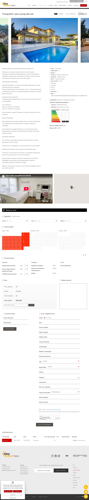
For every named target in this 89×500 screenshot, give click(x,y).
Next (87, 40)
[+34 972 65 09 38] (86, 487)
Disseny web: (79, 496)
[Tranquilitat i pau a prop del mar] (44, 40)
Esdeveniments (62, 5)
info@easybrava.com (10, 470)
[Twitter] (59, 456)
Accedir (72, 1)
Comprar (34, 5)
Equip (56, 5)
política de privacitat (56, 409)
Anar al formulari (61, 470)
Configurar (13, 494)
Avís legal (33, 496)
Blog (74, 487)
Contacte (83, 5)
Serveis (70, 5)
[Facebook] (52, 456)
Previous (1, 40)
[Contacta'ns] (86, 492)
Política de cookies (42, 496)
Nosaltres (76, 5)
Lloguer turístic (42, 5)
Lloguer (50, 5)
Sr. (47, 318)
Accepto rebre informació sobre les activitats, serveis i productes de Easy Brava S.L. (60, 411)
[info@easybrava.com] (86, 496)
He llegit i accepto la (51, 409)
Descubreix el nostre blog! (62, 1)
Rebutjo (17, 491)
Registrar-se (79, 1)
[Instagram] (55, 456)
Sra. (50, 318)
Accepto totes (8, 491)
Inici (29, 5)
